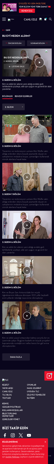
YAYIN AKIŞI (7, 388)
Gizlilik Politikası (13, 457)
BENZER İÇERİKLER (23, 96)
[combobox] (13, 107)
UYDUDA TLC (33, 391)
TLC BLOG (7, 395)
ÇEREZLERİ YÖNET (11, 419)
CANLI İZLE (30, 19)
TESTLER (6, 398)
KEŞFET (5, 385)
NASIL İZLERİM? (34, 388)
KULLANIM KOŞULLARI (12, 410)
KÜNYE (5, 403)
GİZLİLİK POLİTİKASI (11, 407)
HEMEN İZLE (27, 11)
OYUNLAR (31, 385)
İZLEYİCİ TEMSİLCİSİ (36, 395)
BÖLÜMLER (7, 96)
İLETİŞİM (31, 398)
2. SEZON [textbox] (9, 107)
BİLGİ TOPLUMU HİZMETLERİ (9, 414)
